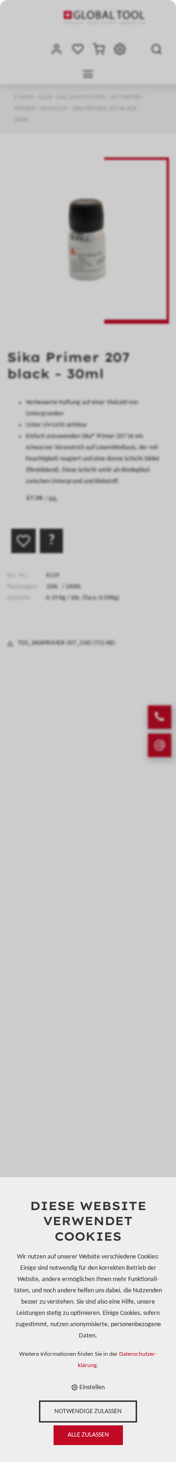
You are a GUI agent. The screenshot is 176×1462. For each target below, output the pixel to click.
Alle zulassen (88, 1435)
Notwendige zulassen (88, 1411)
